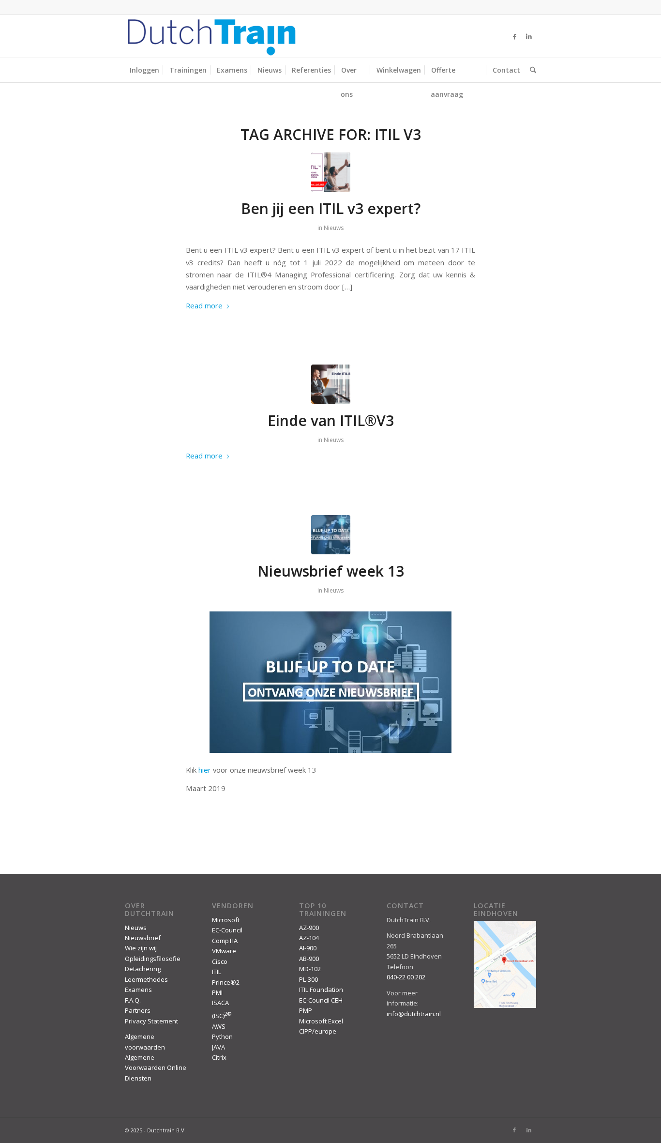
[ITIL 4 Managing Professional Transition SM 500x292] (330, 172)
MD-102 (310, 968)
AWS (218, 1026)
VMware (224, 950)
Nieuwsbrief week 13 (330, 571)
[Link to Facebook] (514, 36)
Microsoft (226, 919)
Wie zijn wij (141, 948)
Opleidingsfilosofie (152, 958)
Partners (137, 1010)
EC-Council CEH (321, 1000)
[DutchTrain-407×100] (211, 36)
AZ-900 (309, 927)
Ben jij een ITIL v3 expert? (331, 208)
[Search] (530, 70)
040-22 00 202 (406, 977)
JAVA (218, 1047)
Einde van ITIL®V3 (331, 420)
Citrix (219, 1057)
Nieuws (334, 228)
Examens (138, 989)
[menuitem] (144, 70)
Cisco (219, 961)
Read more (204, 305)
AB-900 (309, 958)
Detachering (143, 968)
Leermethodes (146, 979)
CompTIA (225, 940)
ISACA (220, 1002)
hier (204, 770)
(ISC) (221, 1015)
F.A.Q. (133, 1000)
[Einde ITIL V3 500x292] (330, 384)
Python (222, 1036)
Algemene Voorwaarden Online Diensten (155, 1067)
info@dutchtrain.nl (414, 1013)
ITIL (216, 971)
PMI (217, 992)
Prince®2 (226, 982)
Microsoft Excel (321, 1021)
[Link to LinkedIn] (529, 36)
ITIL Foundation (321, 989)
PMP (305, 1010)
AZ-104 (309, 937)
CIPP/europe (317, 1031)
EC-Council (227, 930)
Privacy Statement (151, 1021)
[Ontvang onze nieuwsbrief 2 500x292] (330, 534)
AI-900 (307, 948)
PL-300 (308, 979)
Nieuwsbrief (143, 937)
